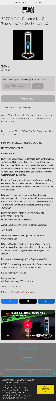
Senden (37, 86)
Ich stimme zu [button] (45, 389)
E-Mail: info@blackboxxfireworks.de (17, 292)
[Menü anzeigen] (3, 9)
